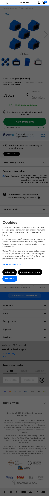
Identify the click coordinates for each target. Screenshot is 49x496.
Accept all (10, 278)
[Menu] (2, 2)
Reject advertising (30, 272)
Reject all (10, 272)
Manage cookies (11, 264)
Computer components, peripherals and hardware (24, 2)
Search (7, 2)
